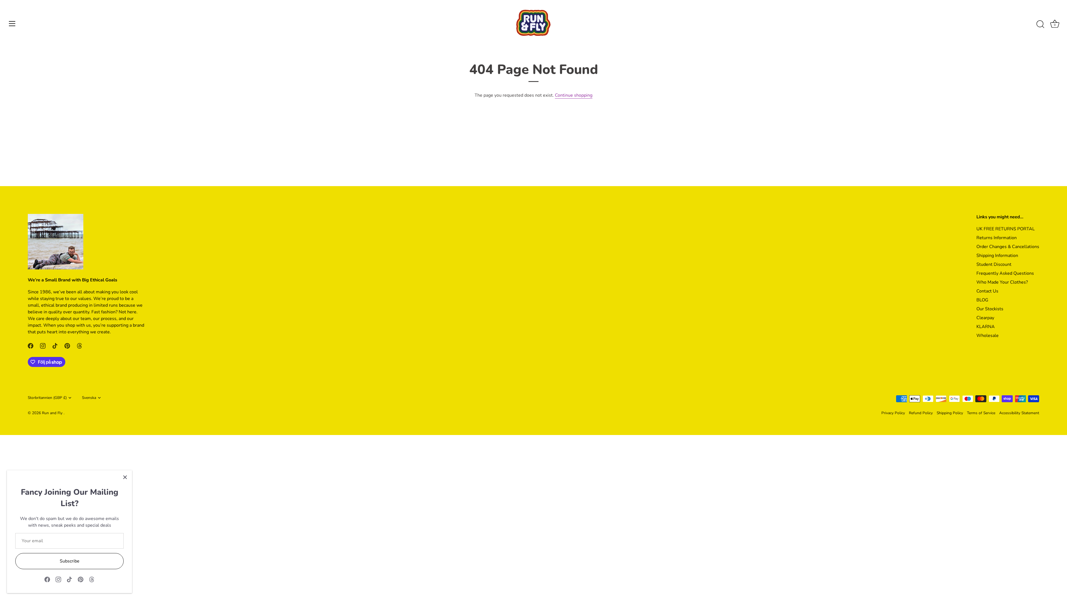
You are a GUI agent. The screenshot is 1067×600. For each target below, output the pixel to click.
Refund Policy (921, 413)
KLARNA (985, 327)
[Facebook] (47, 579)
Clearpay (985, 318)
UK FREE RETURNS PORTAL (1005, 229)
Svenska (89, 397)
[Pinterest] (80, 579)
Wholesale (987, 335)
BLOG (982, 300)
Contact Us (987, 291)
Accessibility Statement (1019, 413)
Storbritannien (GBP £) (47, 397)
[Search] (1040, 24)
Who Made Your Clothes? (1002, 282)
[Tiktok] (69, 579)
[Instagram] (58, 579)
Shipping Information (997, 255)
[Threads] (91, 579)
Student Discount (993, 264)
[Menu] (12, 24)
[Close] (125, 477)
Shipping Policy (950, 413)
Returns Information (996, 238)
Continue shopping (573, 95)
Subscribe (69, 561)
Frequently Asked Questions (1005, 273)
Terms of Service (981, 413)
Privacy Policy (893, 413)
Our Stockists (989, 309)
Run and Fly (53, 413)
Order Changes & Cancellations (1007, 247)
